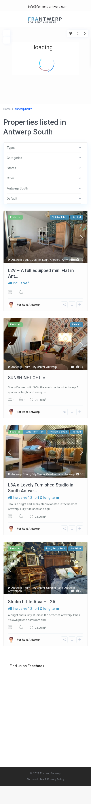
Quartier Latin (40, 259)
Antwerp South (20, 259)
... (48, 392)
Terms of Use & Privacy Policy (45, 779)
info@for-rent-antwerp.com (47, 6)
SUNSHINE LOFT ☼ (27, 377)
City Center (38, 367)
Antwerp (55, 259)
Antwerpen (69, 259)
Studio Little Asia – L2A (31, 601)
